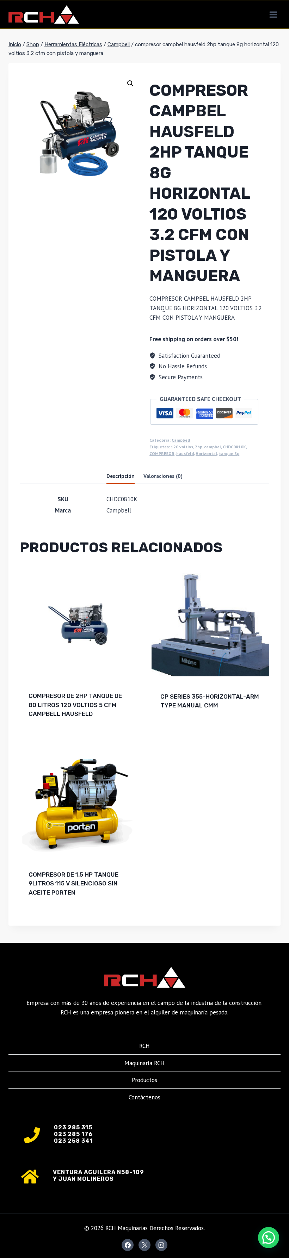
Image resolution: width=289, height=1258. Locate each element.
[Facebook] (128, 1245)
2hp (198, 446)
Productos (144, 1080)
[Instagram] (161, 1245)
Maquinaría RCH (144, 1063)
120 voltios (182, 446)
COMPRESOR (161, 453)
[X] (144, 1245)
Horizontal (206, 453)
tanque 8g (229, 453)
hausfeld (185, 453)
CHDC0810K (234, 446)
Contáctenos (144, 1097)
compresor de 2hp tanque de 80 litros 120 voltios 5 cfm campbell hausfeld (75, 704)
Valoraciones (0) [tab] (163, 475)
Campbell (181, 440)
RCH (144, 1046)
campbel (212, 446)
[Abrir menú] (273, 14)
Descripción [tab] (120, 475)
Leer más (173, 728)
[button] (130, 83)
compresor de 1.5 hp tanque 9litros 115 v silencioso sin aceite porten (73, 883)
